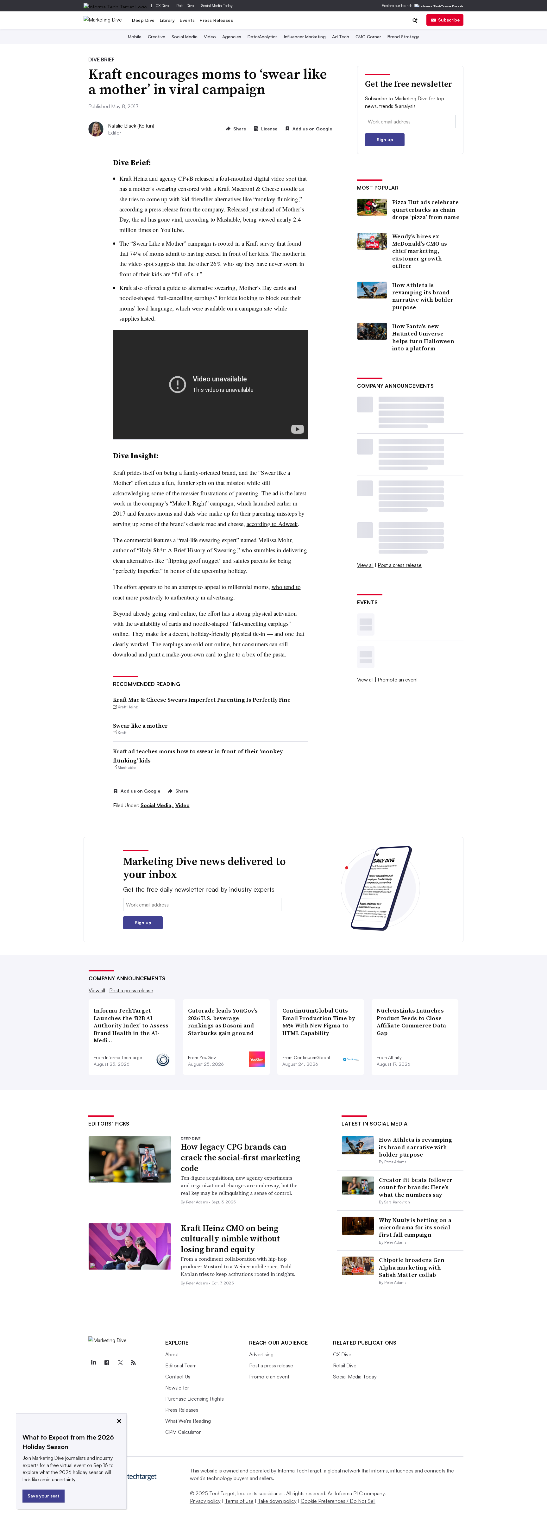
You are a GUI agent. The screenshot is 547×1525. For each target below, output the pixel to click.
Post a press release (400, 565)
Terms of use (239, 1501)
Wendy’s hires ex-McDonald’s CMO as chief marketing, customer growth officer (419, 251)
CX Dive (162, 5)
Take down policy (277, 1501)
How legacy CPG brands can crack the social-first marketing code (240, 1157)
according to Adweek (272, 524)
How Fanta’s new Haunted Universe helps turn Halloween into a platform (423, 337)
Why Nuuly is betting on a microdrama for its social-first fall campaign (415, 1227)
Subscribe (449, 19)
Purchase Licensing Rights (194, 1399)
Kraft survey (260, 243)
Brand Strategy (403, 36)
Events (187, 20)
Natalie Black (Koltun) (131, 125)
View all (365, 565)
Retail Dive (185, 5)
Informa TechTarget (299, 1470)
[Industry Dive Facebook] (106, 1362)
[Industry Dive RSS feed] (133, 1362)
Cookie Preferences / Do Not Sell (338, 1501)
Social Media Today (217, 5)
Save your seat (44, 1495)
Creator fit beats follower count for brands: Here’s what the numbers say (415, 1187)
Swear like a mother (140, 726)
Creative (156, 36)
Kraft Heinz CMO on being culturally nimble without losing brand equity (230, 1238)
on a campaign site (249, 308)
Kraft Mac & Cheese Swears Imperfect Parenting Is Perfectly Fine (202, 700)
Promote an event (398, 679)
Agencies (231, 36)
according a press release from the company (171, 209)
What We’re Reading (188, 1421)
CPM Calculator (183, 1432)
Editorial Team (181, 1365)
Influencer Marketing (305, 36)
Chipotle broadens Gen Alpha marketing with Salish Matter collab (411, 1267)
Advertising (261, 1354)
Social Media (185, 36)
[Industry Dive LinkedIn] (93, 1362)
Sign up (385, 139)
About (172, 1354)
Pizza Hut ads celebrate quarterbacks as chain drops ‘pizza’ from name (425, 209)
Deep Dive (143, 20)
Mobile (134, 36)
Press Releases (216, 20)
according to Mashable (212, 219)
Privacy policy (205, 1501)
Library (167, 20)
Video (210, 36)
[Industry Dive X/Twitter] (120, 1362)
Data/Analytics (263, 36)
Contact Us (177, 1376)
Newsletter (177, 1387)
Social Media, (157, 805)
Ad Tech (340, 36)
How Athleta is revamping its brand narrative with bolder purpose (422, 296)
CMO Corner (368, 36)
